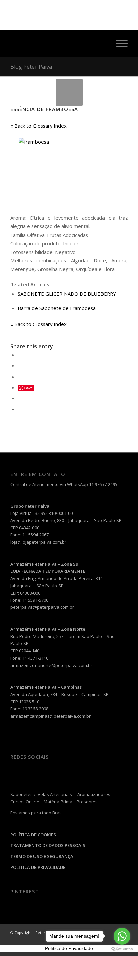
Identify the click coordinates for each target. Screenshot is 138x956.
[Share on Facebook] (20, 354)
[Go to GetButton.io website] (122, 949)
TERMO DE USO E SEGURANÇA (41, 856)
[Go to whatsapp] (122, 936)
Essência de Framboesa (44, 109)
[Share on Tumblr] (20, 408)
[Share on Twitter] (20, 365)
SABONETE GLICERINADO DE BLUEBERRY (67, 293)
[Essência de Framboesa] (69, 92)
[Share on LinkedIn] (20, 398)
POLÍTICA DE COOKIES (33, 834)
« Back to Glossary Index (38, 125)
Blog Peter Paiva (31, 66)
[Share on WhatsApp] (20, 376)
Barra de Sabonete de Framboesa (57, 308)
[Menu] (118, 43)
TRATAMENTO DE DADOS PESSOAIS (47, 845)
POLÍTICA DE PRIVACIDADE (37, 867)
